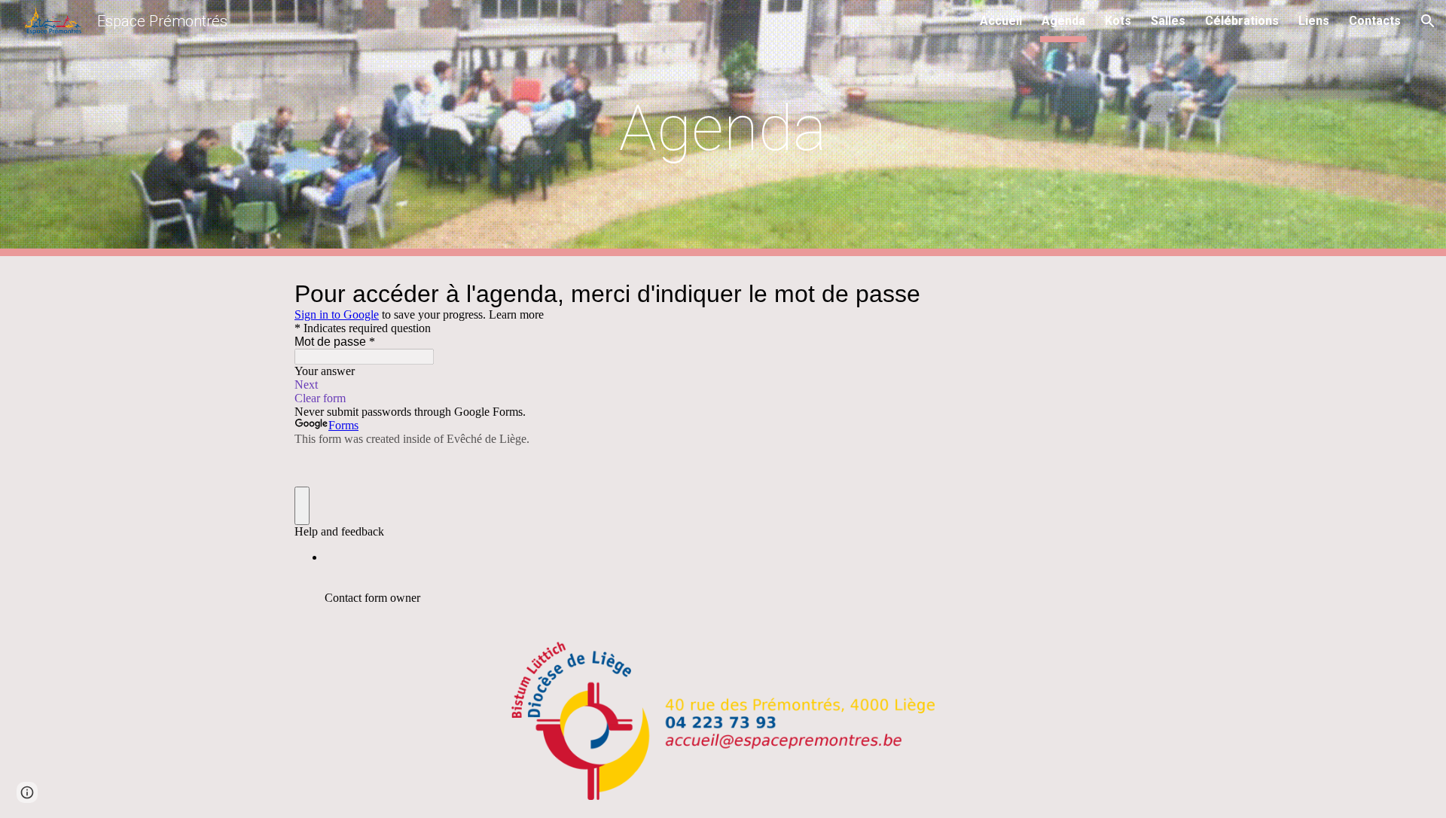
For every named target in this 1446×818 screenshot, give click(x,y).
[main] (723, 128)
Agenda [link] (1063, 21)
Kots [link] (1118, 21)
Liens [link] (1313, 21)
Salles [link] (1168, 21)
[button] (1428, 21)
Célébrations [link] (1242, 21)
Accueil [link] (1001, 21)
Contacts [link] (1375, 21)
